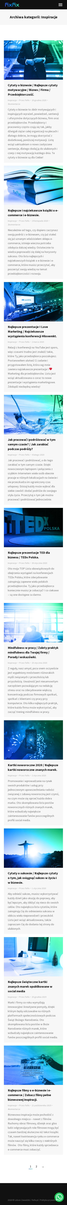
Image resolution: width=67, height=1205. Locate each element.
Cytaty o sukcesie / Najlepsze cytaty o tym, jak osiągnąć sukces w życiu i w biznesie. (33, 877)
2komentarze (14, 224)
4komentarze (14, 1109)
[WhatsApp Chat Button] (59, 1197)
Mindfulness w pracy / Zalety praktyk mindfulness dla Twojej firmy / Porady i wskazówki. (33, 652)
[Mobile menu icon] (60, 5)
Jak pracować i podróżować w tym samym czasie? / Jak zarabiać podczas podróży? (31, 444)
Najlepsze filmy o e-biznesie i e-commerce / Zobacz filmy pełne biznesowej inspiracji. (29, 1095)
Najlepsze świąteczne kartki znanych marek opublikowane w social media (30, 986)
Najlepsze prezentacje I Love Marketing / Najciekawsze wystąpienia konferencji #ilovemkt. (32, 331)
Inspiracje (12, 100)
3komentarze (14, 104)
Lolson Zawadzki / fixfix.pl (26, 1200)
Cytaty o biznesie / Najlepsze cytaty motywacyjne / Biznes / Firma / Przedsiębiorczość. (32, 89)
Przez (24, 100)
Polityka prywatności (49, 1200)
